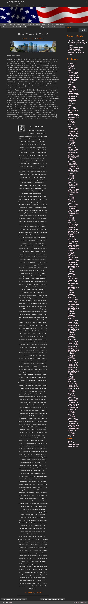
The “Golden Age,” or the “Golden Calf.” (14, 27)
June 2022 (71, 142)
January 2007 (72, 385)
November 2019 (73, 189)
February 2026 (73, 72)
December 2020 (73, 166)
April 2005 (71, 416)
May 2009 (71, 336)
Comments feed (73, 445)
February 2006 (73, 399)
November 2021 (73, 153)
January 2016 (72, 259)
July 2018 (71, 217)
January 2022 (72, 151)
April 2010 (71, 317)
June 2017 (71, 236)
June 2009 (71, 334)
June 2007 (71, 376)
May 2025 (71, 84)
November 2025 (73, 77)
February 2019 (73, 205)
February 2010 (73, 320)
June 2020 (71, 177)
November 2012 (73, 264)
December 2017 (73, 228)
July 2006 (71, 390)
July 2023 (71, 121)
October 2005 (72, 406)
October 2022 (72, 135)
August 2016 (72, 250)
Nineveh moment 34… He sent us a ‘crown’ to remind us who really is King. (42, 24)
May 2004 (71, 436)
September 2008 (73, 350)
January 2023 (72, 130)
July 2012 (71, 270)
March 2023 (72, 126)
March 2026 (72, 70)
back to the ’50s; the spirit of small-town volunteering (77, 41)
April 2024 (71, 107)
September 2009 (73, 329)
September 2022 (73, 137)
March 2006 (72, 397)
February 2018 (73, 224)
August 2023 (72, 119)
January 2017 (72, 243)
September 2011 (73, 287)
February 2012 (73, 278)
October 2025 (72, 79)
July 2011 (71, 291)
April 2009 (71, 338)
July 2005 (71, 411)
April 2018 (71, 221)
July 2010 (71, 311)
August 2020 (72, 173)
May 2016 (71, 254)
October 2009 (72, 327)
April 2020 (71, 180)
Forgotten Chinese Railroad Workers (52, 27)
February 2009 (73, 341)
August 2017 (72, 235)
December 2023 (73, 114)
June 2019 (71, 198)
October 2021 (72, 154)
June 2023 (71, 123)
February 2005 (73, 420)
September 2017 (73, 233)
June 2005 (71, 413)
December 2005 (73, 402)
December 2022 (73, 132)
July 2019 (71, 196)
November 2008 (73, 346)
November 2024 (73, 95)
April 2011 (71, 296)
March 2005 (72, 418)
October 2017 (72, 231)
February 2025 (73, 90)
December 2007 (73, 366)
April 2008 (71, 359)
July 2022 (71, 140)
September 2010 (73, 308)
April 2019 (71, 201)
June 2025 (71, 83)
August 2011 (72, 289)
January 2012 (72, 280)
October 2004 (72, 427)
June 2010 (71, 313)
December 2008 (73, 345)
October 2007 (72, 369)
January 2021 (72, 165)
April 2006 (71, 395)
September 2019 (73, 193)
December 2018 (73, 208)
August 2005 (72, 409)
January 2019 (72, 207)
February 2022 (73, 149)
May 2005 (71, 415)
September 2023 (73, 118)
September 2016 (73, 249)
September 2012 (73, 266)
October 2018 (72, 212)
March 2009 (72, 339)
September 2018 (73, 214)
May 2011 (71, 294)
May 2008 (71, 357)
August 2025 (72, 81)
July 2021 (71, 159)
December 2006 (73, 387)
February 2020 (73, 184)
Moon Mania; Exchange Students (76, 53)
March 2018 (72, 222)
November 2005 (73, 404)
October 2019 (72, 191)
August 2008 (72, 352)
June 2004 (71, 434)
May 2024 (71, 105)
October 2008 (72, 348)
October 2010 (72, 306)
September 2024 (73, 98)
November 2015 (73, 261)
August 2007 (72, 373)
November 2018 (73, 210)
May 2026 (71, 67)
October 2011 (72, 285)
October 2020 (72, 170)
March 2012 (72, 277)
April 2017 (71, 238)
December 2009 (73, 324)
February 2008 (73, 362)
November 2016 (73, 245)
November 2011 (73, 284)
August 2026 (72, 63)
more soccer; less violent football (76, 44)
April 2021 (71, 161)
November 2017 (73, 229)
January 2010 (72, 322)
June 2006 (71, 392)
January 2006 (72, 401)
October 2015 (72, 263)
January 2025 (72, 91)
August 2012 (72, 268)
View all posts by (33, 592)
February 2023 (73, 128)
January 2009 (72, 343)
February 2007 (73, 383)
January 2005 (72, 422)
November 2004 (73, 425)
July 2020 (71, 175)
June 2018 (71, 219)
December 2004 (73, 423)
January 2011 (72, 301)
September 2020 (73, 172)
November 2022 (73, 133)
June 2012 (71, 271)
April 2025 (71, 86)
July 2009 (71, 332)
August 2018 (72, 215)
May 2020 (71, 179)
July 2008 (71, 353)
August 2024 (72, 100)
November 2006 (73, 388)
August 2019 (72, 194)
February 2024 (73, 111)
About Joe (12, 24)
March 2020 (72, 182)
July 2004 (71, 432)
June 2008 (71, 355)
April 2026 (71, 69)
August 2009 (72, 331)
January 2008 (72, 364)
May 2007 (71, 378)
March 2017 (72, 240)
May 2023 (71, 124)
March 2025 (72, 88)
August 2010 (72, 310)
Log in (70, 441)
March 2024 (72, 109)
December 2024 (73, 93)
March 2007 (72, 381)
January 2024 (72, 112)
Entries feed (72, 443)
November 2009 (73, 325)
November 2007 (73, 367)
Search (69, 27)
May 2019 (71, 200)
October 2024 (72, 97)
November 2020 (73, 168)
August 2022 (72, 139)
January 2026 (72, 74)
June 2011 (71, 292)
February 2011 (73, 299)
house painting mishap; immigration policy (76, 48)
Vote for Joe (9, 602)
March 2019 (72, 203)
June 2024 (71, 104)
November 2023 (73, 116)
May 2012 (71, 273)
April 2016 (71, 256)
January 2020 (72, 186)
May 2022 (71, 144)
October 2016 (72, 247)
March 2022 (72, 147)
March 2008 (72, 360)
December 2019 (73, 187)
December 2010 (73, 303)
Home (4, 24)
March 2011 (72, 298)
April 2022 (71, 145)
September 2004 (73, 429)
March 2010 (72, 319)
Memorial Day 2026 (74, 51)
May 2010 (71, 315)
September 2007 (73, 371)
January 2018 (72, 226)
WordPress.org (73, 446)
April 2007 (71, 380)
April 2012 (71, 275)
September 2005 (73, 408)
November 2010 (73, 305)
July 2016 (71, 252)
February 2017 (73, 242)
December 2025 (73, 76)
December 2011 (73, 282)
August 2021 (72, 158)
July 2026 (71, 65)
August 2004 (72, 430)
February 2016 (73, 257)
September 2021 (73, 156)
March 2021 (72, 163)
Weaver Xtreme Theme (81, 602)
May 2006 (71, 394)
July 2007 (71, 374)
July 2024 (71, 102)
